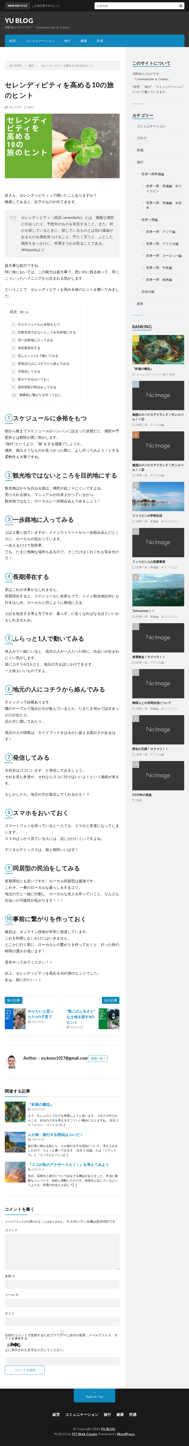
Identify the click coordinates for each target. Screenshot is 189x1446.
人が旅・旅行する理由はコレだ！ (55, 1134)
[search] (180, 5)
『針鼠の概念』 (41, 1104)
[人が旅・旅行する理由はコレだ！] (15, 1142)
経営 (12, 41)
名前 (10, 1276)
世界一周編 (150, 220)
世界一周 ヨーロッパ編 (164, 256)
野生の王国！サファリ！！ (150, 749)
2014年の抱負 (142, 795)
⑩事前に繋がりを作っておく (36, 395)
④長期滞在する (26, 348)
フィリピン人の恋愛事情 (148, 561)
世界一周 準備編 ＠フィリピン (157, 521)
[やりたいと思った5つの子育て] (15, 1018)
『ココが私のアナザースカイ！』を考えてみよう (68, 1164)
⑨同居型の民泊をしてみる (34, 387)
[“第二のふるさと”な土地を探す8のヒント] (109, 1018)
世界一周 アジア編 (160, 232)
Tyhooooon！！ (143, 611)
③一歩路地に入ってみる (32, 340)
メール (11, 1294)
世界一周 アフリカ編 (162, 244)
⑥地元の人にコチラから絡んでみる (40, 363)
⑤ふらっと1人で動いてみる (35, 356)
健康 (83, 41)
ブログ (142, 138)
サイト (10, 1313)
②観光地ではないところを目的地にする (44, 332)
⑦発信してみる (26, 371)
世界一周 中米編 (159, 268)
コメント (11, 1230)
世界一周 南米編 (159, 279)
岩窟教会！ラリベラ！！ (148, 657)
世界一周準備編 (153, 174)
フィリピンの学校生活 (147, 515)
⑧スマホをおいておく (31, 379)
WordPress (126, 1434)
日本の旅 (148, 291)
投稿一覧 (97, 1058)
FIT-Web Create (84, 1434)
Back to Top (94, 1397)
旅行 (67, 41)
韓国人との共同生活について (151, 703)
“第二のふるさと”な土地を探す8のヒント (81, 1016)
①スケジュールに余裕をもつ (36, 324)
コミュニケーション (40, 41)
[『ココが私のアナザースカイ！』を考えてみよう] (15, 1172)
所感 (100, 41)
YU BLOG (19, 20)
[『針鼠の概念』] (15, 1112)
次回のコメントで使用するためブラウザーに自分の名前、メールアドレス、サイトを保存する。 (61, 1336)
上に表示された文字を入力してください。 (35, 1349)
